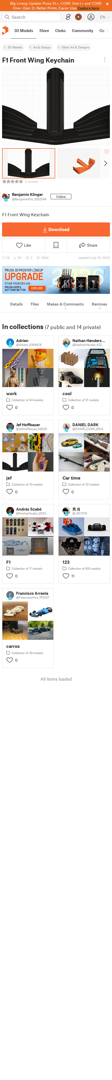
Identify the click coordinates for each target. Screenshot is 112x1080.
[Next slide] (105, 163)
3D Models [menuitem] (23, 30)
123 (66, 562)
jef (9, 477)
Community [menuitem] (82, 30)
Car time (71, 477)
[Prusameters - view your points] (78, 17)
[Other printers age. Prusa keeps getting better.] (56, 280)
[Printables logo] (5, 30)
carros (13, 646)
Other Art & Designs (75, 47)
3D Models (15, 47)
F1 (8, 562)
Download (58, 229)
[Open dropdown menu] (104, 59)
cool (67, 393)
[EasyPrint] (68, 17)
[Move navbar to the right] (106, 30)
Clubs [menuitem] (60, 30)
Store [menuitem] (44, 30)
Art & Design (42, 47)
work (11, 393)
